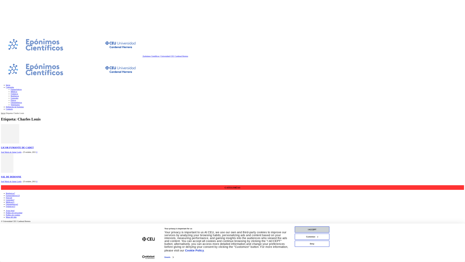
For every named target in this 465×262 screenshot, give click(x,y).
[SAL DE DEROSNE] (7, 172)
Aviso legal (10, 211)
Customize (310, 237)
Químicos (14, 94)
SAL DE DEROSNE (11, 177)
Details (167, 257)
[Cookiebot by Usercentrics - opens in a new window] (148, 257)
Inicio (8, 85)
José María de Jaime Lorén (11, 152)
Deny (312, 244)
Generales (14, 98)
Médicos (14, 92)
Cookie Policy (194, 250)
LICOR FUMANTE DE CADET (17, 147)
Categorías (10, 87)
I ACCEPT (312, 230)
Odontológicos (16, 103)
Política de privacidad (14, 213)
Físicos (13, 100)
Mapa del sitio (11, 217)
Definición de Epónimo (15, 107)
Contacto (9, 109)
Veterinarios (15, 105)
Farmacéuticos (16, 89)
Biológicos (15, 96)
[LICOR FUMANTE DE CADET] (10, 143)
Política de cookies (13, 215)
